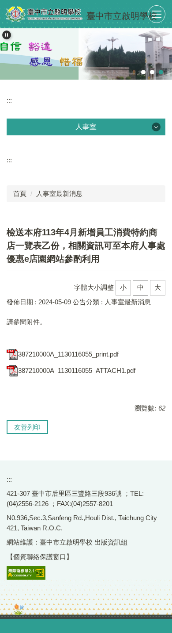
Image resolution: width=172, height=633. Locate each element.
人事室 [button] (86, 126)
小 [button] (123, 287)
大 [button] (157, 287)
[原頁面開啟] (86, 54)
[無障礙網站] (26, 572)
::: (9, 100)
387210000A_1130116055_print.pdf (68, 354)
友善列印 (27, 427)
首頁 (19, 193)
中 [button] (140, 287)
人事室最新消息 (59, 193)
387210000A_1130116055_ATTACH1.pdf (76, 370)
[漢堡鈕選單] (156, 14)
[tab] (143, 72)
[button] (6, 35)
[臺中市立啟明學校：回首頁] (44, 14)
